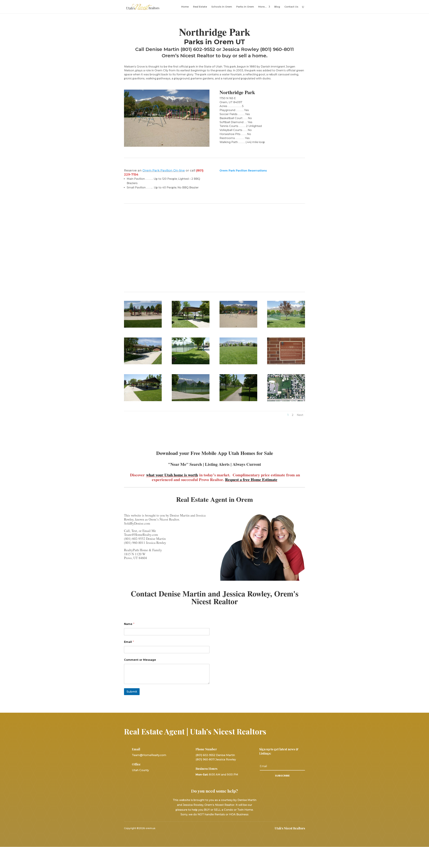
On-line (179, 170)
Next (300, 415)
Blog (277, 7)
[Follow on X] (214, 828)
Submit (132, 691)
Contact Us (291, 7)
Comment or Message (140, 659)
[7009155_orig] (286, 400)
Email (129, 641)
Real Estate (200, 7)
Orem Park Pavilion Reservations (243, 170)
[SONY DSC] (143, 326)
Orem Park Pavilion (157, 170)
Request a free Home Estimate (251, 479)
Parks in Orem (245, 7)
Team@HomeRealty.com (149, 755)
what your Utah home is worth (172, 475)
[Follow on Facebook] (205, 828)
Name (129, 624)
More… (262, 7)
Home (185, 7)
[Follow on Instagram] (223, 828)
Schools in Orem (221, 7)
